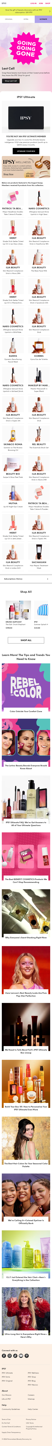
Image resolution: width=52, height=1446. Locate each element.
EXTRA (26, 19)
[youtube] (21, 1356)
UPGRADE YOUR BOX (26, 151)
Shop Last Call (11, 81)
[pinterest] (27, 1356)
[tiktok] (15, 1356)
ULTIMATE (43, 19)
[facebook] (4, 1356)
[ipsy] (4, 3)
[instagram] (9, 1356)
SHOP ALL (26, 640)
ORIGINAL (8, 19)
